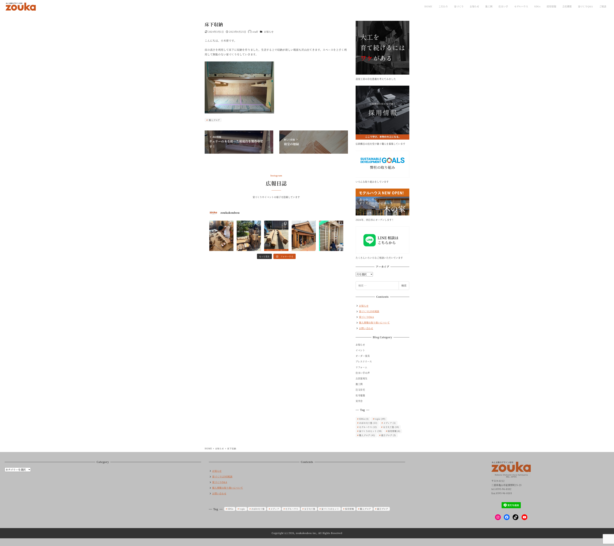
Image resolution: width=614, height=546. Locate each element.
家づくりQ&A (366, 317)
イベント (360, 350)
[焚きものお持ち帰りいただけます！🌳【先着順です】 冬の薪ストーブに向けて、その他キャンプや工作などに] (249, 236)
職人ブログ (214, 119)
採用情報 (394, 431)
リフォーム (361, 367)
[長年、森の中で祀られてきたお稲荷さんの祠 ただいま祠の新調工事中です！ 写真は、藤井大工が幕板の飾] (221, 236)
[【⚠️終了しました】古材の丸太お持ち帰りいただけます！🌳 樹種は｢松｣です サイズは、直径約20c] (276, 236)
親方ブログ (388, 435)
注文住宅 (360, 389)
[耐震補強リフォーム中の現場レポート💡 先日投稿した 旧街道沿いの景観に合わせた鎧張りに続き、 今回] (304, 236)
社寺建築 (360, 395)
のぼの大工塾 (368, 422)
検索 (403, 285)
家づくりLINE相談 (369, 311)
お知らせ (268, 31)
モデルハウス (368, 427)
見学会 (359, 401)
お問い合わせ (366, 328)
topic (380, 418)
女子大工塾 (391, 427)
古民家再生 (361, 378)
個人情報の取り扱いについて (374, 322)
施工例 (359, 384)
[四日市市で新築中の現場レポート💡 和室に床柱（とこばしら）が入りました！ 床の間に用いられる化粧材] (331, 236)
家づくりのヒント (370, 431)
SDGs (364, 418)
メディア (389, 422)
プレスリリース (364, 361)
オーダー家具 (363, 355)
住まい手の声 (363, 372)
